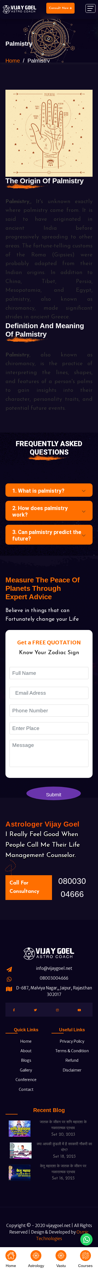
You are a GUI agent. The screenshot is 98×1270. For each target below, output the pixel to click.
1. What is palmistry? (38, 490)
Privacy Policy (71, 1041)
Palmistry (17, 201)
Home (12, 61)
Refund (71, 1060)
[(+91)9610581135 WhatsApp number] (86, 1239)
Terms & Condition (71, 1050)
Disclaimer (71, 1070)
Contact (25, 1089)
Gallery (25, 1070)
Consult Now (59, 8)
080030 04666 (72, 888)
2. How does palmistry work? (40, 511)
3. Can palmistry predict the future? (46, 535)
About (26, 1050)
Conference (25, 1079)
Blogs (25, 1060)
